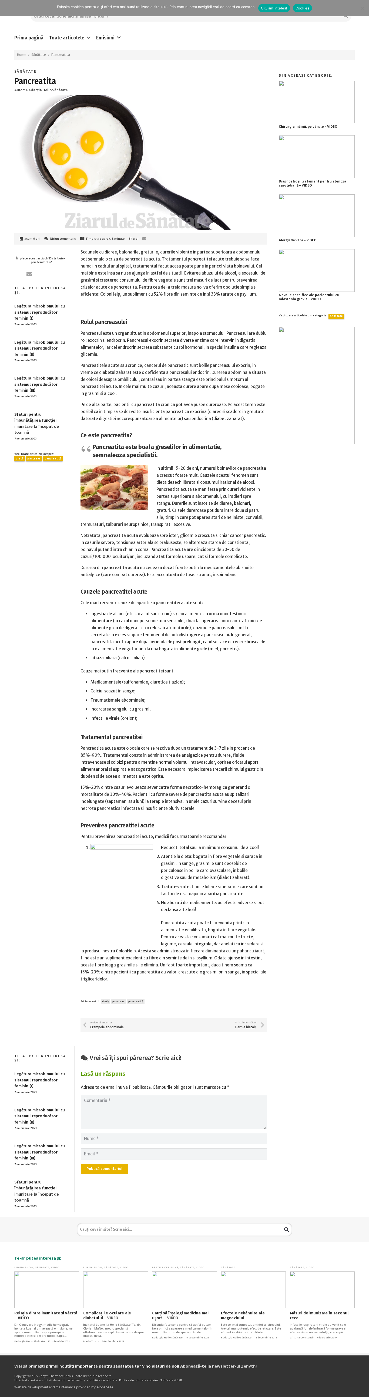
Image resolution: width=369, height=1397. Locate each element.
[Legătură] (317, 385)
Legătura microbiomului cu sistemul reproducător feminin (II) (39, 348)
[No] (362, 8)
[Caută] (286, 1229)
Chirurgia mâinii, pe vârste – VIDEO (308, 126)
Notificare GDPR (171, 1380)
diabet (219, 418)
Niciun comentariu (63, 239)
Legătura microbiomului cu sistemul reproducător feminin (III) (39, 384)
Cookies (303, 8)
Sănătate (25, 71)
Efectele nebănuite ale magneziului (243, 1315)
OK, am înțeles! (274, 8)
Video (55, 1267)
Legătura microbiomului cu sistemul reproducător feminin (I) (39, 312)
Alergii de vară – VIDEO (298, 240)
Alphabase (105, 1387)
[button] (88, 38)
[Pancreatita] (140, 98)
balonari (242, 503)
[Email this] (144, 238)
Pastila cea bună (165, 1267)
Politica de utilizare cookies (138, 1380)
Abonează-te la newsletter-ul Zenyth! (218, 1366)
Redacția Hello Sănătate (29, 1341)
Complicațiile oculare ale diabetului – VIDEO (107, 1315)
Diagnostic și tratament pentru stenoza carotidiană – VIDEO (312, 183)
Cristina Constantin (302, 1337)
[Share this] (152, 238)
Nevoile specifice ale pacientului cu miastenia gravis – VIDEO (309, 297)
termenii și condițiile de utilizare (94, 1380)
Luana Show (23, 1267)
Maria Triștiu (91, 1341)
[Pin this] (160, 238)
